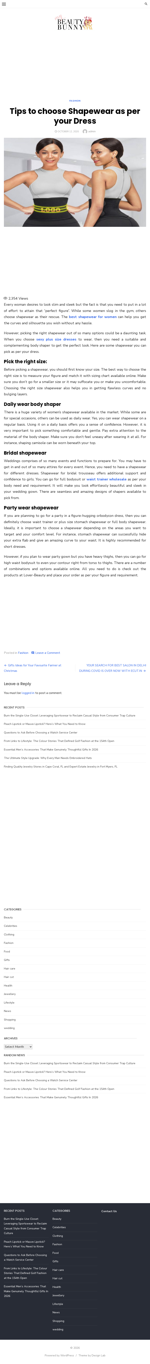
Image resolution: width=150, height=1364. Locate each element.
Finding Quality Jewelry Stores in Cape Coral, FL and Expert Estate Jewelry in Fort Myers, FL (60, 766)
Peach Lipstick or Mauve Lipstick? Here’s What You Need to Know (45, 724)
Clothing (9, 934)
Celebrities (10, 926)
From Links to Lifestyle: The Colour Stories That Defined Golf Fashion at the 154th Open (59, 741)
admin (92, 131)
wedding (9, 1028)
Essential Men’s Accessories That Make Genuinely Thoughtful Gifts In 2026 (51, 749)
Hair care (9, 968)
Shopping (10, 1020)
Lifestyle (9, 1003)
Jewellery (10, 994)
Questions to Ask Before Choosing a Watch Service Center (40, 732)
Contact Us (109, 1211)
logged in (28, 693)
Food (7, 951)
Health (8, 985)
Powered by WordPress (59, 1355)
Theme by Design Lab (91, 1355)
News (7, 1011)
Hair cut (9, 977)
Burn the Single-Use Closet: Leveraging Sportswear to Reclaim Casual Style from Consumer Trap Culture (69, 715)
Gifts (7, 960)
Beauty (8, 917)
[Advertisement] (75, 66)
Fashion (75, 100)
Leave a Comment (47, 653)
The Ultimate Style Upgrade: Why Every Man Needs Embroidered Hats (48, 758)
